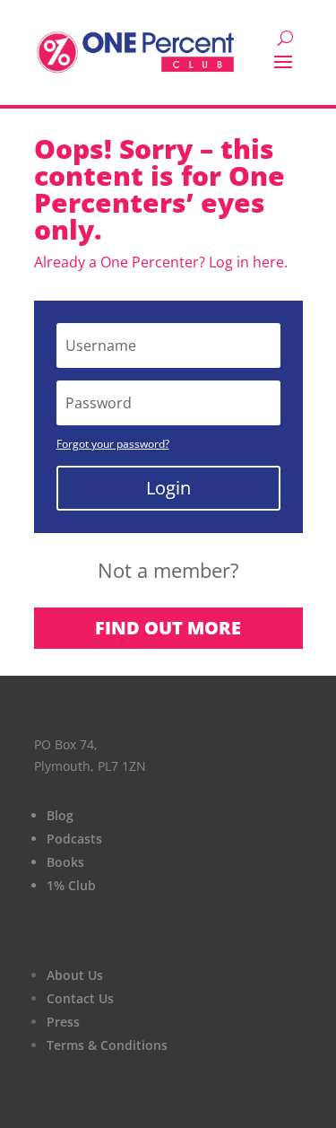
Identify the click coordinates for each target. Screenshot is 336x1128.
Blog (60, 815)
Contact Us (80, 998)
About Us (75, 975)
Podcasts (74, 838)
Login (168, 488)
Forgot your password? (112, 443)
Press (63, 1021)
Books (65, 861)
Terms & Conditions (107, 1045)
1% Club (71, 885)
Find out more (168, 628)
